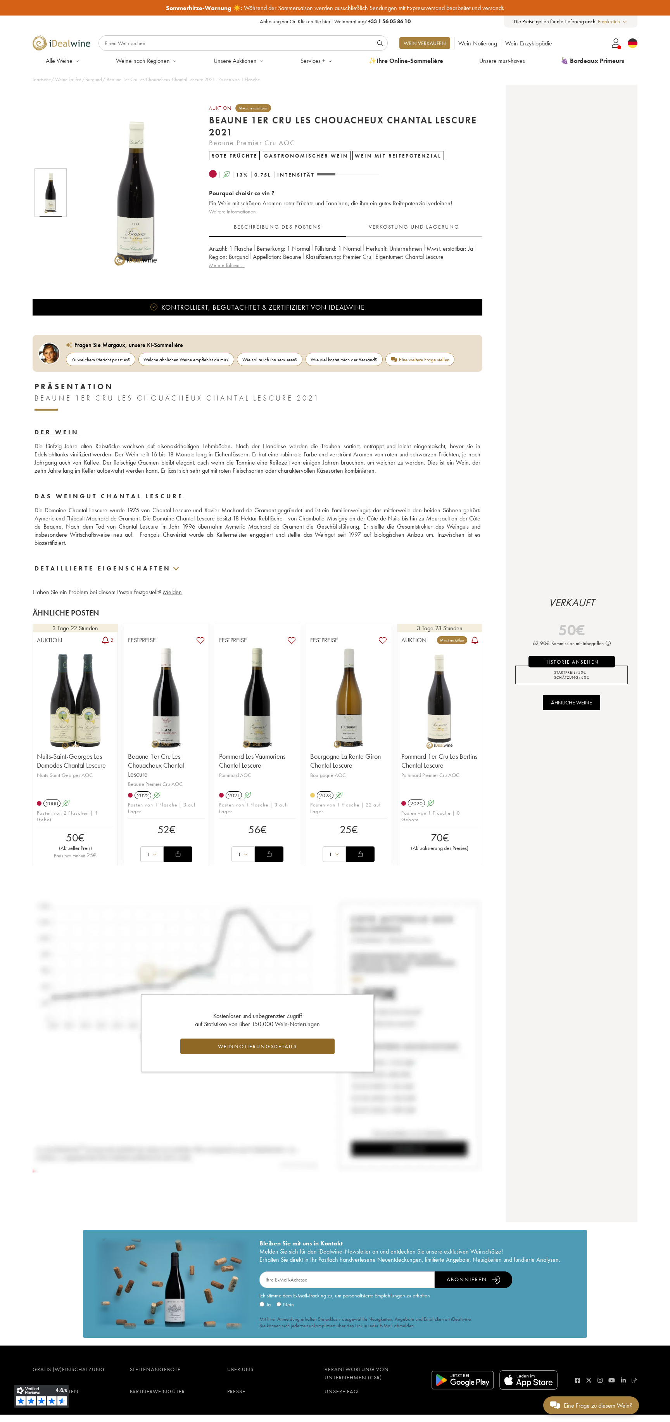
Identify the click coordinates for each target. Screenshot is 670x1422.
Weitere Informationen (232, 211)
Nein (288, 1304)
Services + (312, 61)
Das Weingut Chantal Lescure (109, 496)
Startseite (42, 79)
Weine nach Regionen (143, 61)
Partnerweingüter (157, 1391)
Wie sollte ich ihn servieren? (269, 359)
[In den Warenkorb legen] (178, 854)
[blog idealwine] (634, 1380)
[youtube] (611, 1380)
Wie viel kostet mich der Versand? (344, 359)
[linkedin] (623, 1380)
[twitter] (589, 1380)
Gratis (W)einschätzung (69, 1369)
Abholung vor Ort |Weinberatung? (335, 21)
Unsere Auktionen (235, 61)
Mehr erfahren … (227, 265)
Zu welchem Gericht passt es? (100, 359)
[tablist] (345, 227)
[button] (131, 192)
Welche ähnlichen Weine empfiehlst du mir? (186, 359)
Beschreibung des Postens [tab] (277, 226)
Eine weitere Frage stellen (424, 359)
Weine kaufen (68, 79)
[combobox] (613, 21)
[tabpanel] (345, 261)
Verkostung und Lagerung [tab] (414, 226)
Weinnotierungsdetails (257, 1046)
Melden (172, 592)
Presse (236, 1391)
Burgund (93, 79)
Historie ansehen (571, 662)
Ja (268, 1304)
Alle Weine (59, 61)
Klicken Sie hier (314, 21)
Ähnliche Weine (571, 702)
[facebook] (577, 1380)
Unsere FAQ (341, 1391)
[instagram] (600, 1380)
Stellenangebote (155, 1369)
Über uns (240, 1369)
